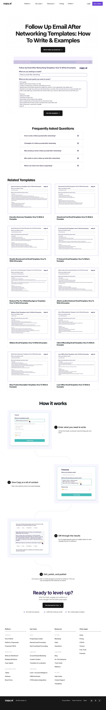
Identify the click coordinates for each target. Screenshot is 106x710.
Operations (58, 646)
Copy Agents (9, 663)
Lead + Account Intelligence (38, 673)
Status (85, 700)
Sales (56, 642)
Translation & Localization (38, 663)
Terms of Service (76, 700)
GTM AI (82, 642)
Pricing (62, 3)
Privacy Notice (66, 700)
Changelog (58, 683)
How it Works (9, 639)
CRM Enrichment (35, 676)
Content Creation (35, 659)
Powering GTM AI (10, 646)
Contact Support (60, 680)
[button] (27, 3)
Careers (82, 646)
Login (88, 3)
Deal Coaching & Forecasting (39, 646)
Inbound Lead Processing (38, 642)
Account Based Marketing (38, 656)
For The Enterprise (60, 659)
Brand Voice (9, 680)
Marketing (58, 639)
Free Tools (83, 650)
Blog (56, 656)
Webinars (58, 667)
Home (81, 635)
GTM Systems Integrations (38, 680)
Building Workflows (11, 659)
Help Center (58, 676)
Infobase (7, 676)
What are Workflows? (11, 656)
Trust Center (58, 663)
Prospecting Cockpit (36, 639)
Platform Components (12, 642)
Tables (7, 673)
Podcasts (82, 653)
